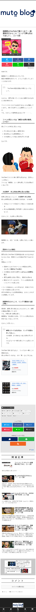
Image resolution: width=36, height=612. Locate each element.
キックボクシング (26, 410)
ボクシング (26, 413)
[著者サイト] (10, 439)
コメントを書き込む (18, 586)
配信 (15, 416)
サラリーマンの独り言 (8, 407)
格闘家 (4, 416)
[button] (32, 327)
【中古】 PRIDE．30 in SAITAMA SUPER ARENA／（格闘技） (19, 362)
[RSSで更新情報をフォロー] (18, 444)
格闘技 (10, 416)
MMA (4, 410)
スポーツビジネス (7, 413)
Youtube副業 (16, 410)
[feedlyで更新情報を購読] (26, 439)
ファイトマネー (17, 413)
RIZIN (9, 410)
